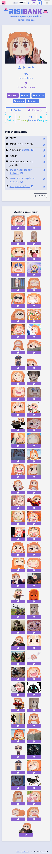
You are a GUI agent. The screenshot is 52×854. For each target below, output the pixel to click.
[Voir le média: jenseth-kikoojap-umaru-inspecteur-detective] (34, 378)
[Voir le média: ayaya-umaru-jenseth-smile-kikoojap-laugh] (34, 674)
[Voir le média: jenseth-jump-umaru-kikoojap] (18, 782)
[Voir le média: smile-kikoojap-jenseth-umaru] (34, 767)
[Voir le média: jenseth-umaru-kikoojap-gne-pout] (34, 285)
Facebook (32, 120)
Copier (17, 110)
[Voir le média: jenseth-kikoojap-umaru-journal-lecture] (34, 347)
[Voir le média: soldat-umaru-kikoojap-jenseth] (18, 596)
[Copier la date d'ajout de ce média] (44, 144)
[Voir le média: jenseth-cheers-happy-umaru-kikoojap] (18, 549)
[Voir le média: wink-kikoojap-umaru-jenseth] (34, 425)
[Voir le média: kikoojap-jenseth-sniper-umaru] (18, 674)
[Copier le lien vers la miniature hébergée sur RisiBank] (44, 178)
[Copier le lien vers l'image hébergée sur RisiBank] (44, 170)
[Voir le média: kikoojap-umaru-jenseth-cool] (18, 300)
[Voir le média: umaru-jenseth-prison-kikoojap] (18, 285)
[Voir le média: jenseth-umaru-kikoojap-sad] (18, 254)
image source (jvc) (20, 186)
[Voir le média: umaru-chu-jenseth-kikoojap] (34, 642)
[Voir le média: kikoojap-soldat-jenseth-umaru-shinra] (34, 751)
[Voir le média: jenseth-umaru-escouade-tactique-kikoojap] (18, 611)
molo (26, 95)
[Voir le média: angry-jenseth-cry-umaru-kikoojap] (18, 471)
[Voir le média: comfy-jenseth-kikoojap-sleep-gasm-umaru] (18, 331)
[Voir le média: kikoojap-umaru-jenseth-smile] (34, 300)
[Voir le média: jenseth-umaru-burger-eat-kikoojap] (18, 238)
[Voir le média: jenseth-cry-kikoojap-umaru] (18, 222)
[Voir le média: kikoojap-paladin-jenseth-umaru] (34, 269)
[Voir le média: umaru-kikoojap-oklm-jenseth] (18, 487)
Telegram (42, 120)
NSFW (22, 2)
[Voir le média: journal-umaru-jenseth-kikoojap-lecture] (34, 736)
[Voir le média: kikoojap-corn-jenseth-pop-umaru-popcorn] (34, 238)
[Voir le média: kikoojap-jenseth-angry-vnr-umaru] (34, 596)
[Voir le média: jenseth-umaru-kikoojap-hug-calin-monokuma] (18, 689)
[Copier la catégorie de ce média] (44, 156)
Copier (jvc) (37, 110)
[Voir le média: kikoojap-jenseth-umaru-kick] (18, 425)
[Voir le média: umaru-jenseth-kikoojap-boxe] (18, 705)
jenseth (34, 101)
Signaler (41, 195)
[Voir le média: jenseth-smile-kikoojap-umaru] (18, 409)
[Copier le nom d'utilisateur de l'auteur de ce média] (44, 150)
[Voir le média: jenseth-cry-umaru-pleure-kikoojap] (18, 565)
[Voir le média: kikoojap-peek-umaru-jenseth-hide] (34, 471)
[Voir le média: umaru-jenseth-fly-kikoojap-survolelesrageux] (34, 658)
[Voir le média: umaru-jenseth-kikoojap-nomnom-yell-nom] (34, 254)
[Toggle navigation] (47, 2)
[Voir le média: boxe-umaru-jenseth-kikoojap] (34, 502)
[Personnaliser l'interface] (33, 2)
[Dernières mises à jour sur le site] (28, 2)
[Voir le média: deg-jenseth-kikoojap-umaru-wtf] (34, 394)
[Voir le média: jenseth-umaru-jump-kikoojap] (18, 720)
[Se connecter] (39, 2)
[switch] (15, 3)
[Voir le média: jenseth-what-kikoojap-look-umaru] (34, 487)
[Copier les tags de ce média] (44, 162)
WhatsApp (21, 120)
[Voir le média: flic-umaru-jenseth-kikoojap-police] (18, 767)
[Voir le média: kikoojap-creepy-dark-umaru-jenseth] (34, 689)
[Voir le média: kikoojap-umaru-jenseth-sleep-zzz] (34, 456)
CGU (18, 851)
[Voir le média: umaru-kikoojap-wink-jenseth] (34, 627)
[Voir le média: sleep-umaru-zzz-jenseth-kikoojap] (18, 736)
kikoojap (39, 95)
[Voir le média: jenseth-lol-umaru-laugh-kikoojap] (18, 394)
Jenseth (28, 67)
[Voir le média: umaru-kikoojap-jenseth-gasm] (34, 440)
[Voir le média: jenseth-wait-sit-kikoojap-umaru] (34, 720)
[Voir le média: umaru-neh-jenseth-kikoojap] (34, 549)
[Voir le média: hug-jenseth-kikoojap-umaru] (18, 502)
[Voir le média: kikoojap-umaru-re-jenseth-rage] (34, 534)
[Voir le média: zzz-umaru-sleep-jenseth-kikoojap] (18, 456)
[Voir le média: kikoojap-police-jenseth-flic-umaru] (18, 362)
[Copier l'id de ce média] (44, 139)
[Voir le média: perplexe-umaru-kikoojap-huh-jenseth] (34, 565)
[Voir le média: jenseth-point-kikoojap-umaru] (18, 798)
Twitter (11, 120)
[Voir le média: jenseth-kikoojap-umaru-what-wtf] (34, 611)
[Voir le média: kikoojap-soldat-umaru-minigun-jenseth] (34, 782)
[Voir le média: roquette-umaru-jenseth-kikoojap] (34, 580)
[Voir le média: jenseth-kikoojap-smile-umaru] (34, 222)
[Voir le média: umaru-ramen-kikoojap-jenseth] (18, 518)
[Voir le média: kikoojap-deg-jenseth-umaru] (18, 269)
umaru (20, 101)
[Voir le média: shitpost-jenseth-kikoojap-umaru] (18, 534)
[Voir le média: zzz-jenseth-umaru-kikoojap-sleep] (34, 518)
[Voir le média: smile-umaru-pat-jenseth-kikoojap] (18, 440)
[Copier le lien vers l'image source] (44, 187)
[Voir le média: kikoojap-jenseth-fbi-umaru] (18, 751)
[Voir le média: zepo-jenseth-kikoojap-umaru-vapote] (18, 642)
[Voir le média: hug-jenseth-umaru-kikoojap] (34, 331)
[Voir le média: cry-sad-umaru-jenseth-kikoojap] (18, 347)
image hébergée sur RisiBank (21, 171)
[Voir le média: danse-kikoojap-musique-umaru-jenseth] (34, 316)
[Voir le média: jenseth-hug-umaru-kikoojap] (34, 798)
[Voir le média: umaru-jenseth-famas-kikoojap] (18, 627)
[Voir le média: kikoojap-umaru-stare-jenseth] (18, 316)
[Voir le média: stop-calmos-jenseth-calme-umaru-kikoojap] (18, 580)
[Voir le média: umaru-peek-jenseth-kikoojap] (34, 362)
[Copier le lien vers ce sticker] (18, 228)
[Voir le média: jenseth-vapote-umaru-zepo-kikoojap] (26, 829)
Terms (25, 851)
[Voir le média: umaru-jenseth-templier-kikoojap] (34, 409)
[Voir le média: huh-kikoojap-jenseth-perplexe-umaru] (18, 378)
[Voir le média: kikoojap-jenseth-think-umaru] (34, 705)
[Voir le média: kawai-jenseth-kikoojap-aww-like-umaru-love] (34, 814)
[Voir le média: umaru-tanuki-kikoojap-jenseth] (18, 814)
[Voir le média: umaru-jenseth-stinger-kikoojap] (18, 658)
